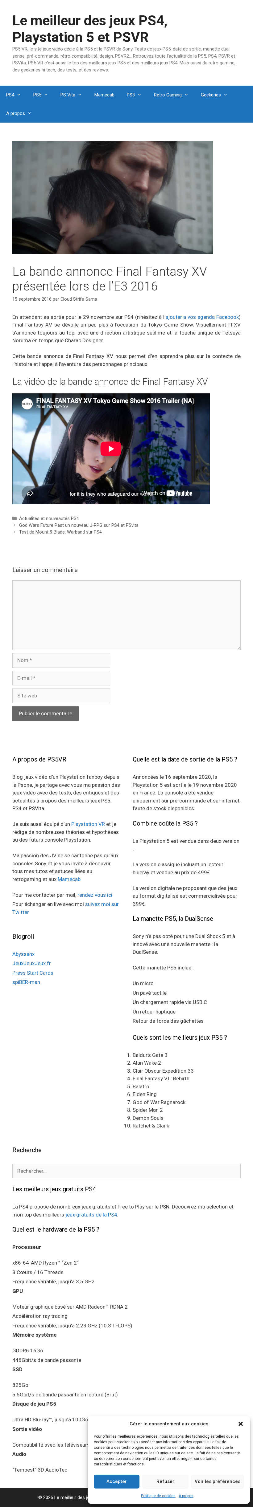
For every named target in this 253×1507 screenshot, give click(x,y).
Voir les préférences (217, 1481)
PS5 (37, 95)
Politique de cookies (158, 1496)
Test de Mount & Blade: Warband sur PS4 (60, 532)
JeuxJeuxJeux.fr (31, 963)
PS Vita (67, 95)
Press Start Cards (32, 973)
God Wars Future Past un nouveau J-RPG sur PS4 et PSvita (79, 525)
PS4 (10, 95)
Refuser (165, 1481)
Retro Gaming (168, 95)
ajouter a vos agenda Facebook (202, 317)
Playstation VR (88, 824)
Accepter (116, 1481)
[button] (241, 1424)
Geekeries (211, 95)
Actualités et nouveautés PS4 (49, 518)
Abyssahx (23, 954)
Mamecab (104, 95)
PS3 (131, 95)
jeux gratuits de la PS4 (91, 1215)
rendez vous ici (94, 895)
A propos (186, 1496)
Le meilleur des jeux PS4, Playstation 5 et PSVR (90, 28)
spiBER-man (26, 982)
